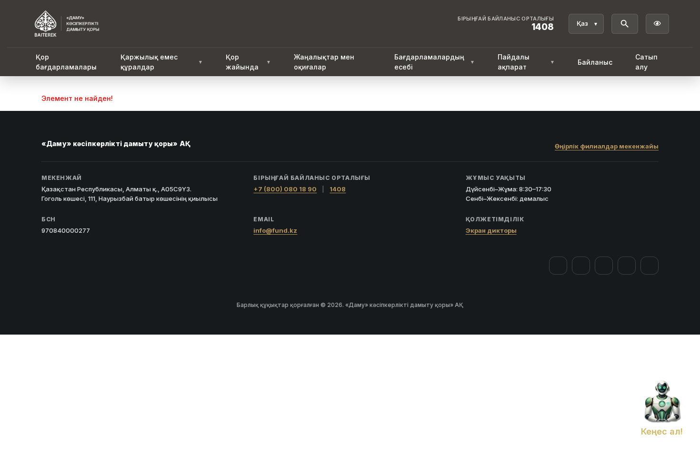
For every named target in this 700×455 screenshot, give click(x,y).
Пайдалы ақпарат (526, 62)
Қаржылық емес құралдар (161, 62)
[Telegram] (627, 266)
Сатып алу (646, 62)
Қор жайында (248, 62)
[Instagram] (581, 266)
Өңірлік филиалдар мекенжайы (607, 146)
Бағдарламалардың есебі (434, 62)
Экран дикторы (491, 230)
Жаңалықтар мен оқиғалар (324, 62)
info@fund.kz (275, 230)
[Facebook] (558, 266)
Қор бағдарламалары (66, 62)
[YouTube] (604, 266)
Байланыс (595, 62)
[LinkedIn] (649, 266)
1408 (338, 189)
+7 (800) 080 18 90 (285, 189)
